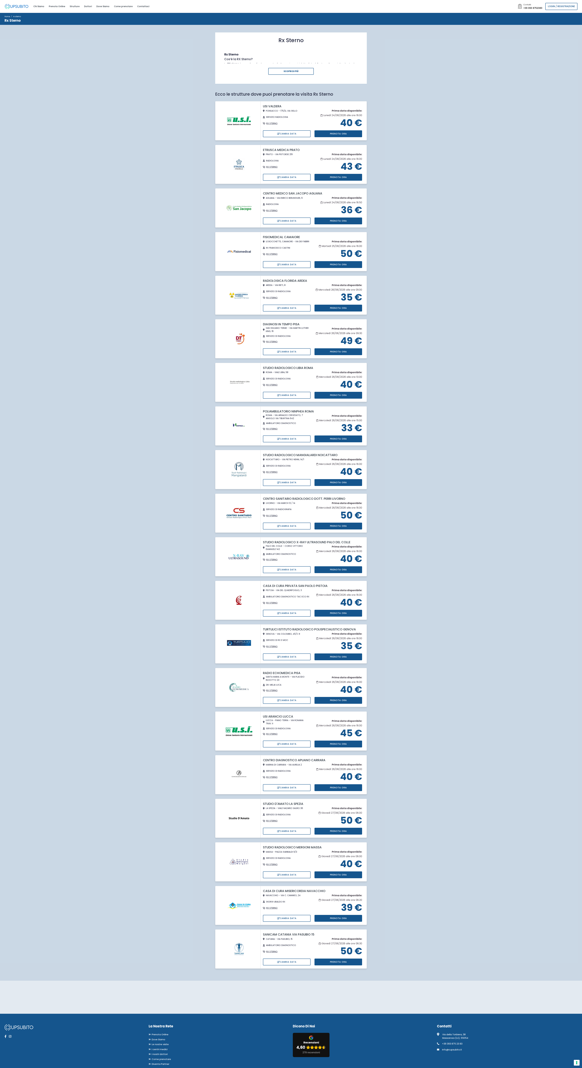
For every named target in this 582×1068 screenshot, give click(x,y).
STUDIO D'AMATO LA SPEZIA (283, 804)
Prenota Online (57, 6)
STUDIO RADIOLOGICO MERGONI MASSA (292, 847)
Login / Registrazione (561, 6)
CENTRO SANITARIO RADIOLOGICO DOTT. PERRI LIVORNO (304, 499)
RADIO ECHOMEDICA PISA (281, 673)
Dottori (88, 6)
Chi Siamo (38, 6)
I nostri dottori (160, 1054)
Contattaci (143, 6)
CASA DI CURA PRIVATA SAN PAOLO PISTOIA (295, 586)
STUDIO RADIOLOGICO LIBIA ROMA (288, 368)
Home (7, 16)
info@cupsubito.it (452, 1049)
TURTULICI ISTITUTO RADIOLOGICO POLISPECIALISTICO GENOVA (309, 629)
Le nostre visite (160, 1044)
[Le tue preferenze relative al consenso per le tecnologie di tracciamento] (577, 1063)
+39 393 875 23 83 (452, 1043)
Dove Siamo (102, 6)
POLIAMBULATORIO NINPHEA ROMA (288, 411)
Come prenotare (123, 6)
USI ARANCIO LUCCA (278, 716)
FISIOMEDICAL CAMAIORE (281, 237)
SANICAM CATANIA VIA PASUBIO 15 (288, 934)
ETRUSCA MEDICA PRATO (281, 150)
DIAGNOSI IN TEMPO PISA (281, 324)
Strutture (75, 6)
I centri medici (159, 1049)
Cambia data (288, 133)
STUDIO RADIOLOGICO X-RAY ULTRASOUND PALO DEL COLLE (306, 542)
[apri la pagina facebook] (6, 1036)
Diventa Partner (160, 1064)
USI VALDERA (272, 106)
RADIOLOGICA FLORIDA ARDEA (285, 281)
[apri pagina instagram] (10, 1036)
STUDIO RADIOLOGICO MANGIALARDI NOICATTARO (300, 455)
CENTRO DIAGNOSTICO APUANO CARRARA (294, 760)
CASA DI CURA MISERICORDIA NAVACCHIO (294, 891)
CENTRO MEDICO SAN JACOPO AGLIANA (292, 193)
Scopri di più (291, 71)
